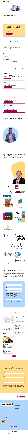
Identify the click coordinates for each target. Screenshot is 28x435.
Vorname (7, 286)
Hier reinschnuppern (7, 78)
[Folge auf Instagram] (14, 426)
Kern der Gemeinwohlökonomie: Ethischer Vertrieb (19, 325)
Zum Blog (14, 356)
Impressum (12, 431)
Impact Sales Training (7, 344)
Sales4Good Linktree (17, 408)
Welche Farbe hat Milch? (7, 379)
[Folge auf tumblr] (11, 426)
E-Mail (8, 287)
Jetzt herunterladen (9, 33)
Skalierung (16, 414)
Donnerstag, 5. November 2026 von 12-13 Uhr (11, 295)
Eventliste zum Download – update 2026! (7, 324)
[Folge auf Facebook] (16, 426)
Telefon (7, 290)
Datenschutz (15, 431)
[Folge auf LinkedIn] (13, 426)
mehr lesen (4, 333)
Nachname (15, 286)
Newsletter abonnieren (21, 396)
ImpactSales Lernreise (17, 405)
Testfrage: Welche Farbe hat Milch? (12, 296)
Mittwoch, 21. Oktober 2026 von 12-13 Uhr (11, 294)
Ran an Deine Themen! (7, 86)
